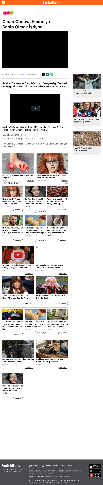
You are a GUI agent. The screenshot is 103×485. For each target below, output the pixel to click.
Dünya (48, 465)
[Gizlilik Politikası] (45, 480)
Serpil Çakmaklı (28, 127)
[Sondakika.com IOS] (95, 466)
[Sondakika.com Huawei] (95, 475)
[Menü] (3, 2)
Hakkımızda (5, 471)
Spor (63, 465)
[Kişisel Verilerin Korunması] (36, 482)
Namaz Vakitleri (42, 467)
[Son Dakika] (51, 2)
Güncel (41, 465)
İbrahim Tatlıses (10, 127)
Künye (21, 471)
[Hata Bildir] (66, 482)
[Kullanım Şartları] (34, 480)
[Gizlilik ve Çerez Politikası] (59, 480)
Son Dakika (33, 465)
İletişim (16, 471)
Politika (31, 467)
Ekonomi (56, 465)
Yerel (77, 465)
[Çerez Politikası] (73, 480)
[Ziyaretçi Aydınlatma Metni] (54, 482)
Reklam (11, 471)
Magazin (70, 465)
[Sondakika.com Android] (95, 471)
